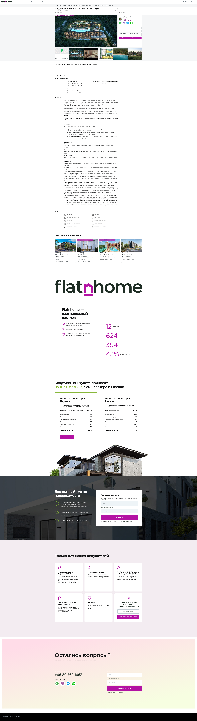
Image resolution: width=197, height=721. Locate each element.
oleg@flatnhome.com (128, 19)
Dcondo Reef (134, 258)
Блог (19, 716)
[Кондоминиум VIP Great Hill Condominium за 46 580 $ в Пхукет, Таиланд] (87, 245)
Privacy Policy (13, 716)
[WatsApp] (120, 22)
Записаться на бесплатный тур (128, 616)
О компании (45, 1)
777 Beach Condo (113, 258)
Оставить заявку (66, 436)
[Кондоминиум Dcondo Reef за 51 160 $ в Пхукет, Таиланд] (131, 245)
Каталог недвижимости (23, 1)
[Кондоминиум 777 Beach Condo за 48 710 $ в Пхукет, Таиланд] (109, 245)
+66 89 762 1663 (127, 20)
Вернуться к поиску (61, 5)
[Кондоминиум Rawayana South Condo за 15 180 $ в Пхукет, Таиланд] (65, 245)
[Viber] (124, 22)
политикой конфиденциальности (125, 521)
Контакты (53, 1)
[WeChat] (131, 22)
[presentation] (55, 54)
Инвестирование (35, 1)
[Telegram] (127, 22)
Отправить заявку (128, 611)
